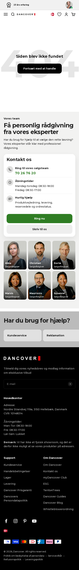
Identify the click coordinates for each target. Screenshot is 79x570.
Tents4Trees (51, 490)
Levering (9, 483)
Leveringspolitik (34, 559)
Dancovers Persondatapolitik (16, 498)
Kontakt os (50, 471)
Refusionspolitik (12, 559)
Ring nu (39, 218)
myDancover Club (55, 477)
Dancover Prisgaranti (18, 490)
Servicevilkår (55, 555)
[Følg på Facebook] (6, 521)
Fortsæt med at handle (39, 68)
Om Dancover (52, 465)
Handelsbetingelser (17, 471)
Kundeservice (13, 465)
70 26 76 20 (25, 173)
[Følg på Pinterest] (24, 521)
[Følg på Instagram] (15, 521)
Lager (7, 477)
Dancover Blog (53, 502)
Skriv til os (39, 229)
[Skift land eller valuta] (52, 14)
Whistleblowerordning (58, 509)
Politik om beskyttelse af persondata (24, 555)
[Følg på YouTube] (34, 521)
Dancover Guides (54, 496)
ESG (46, 483)
